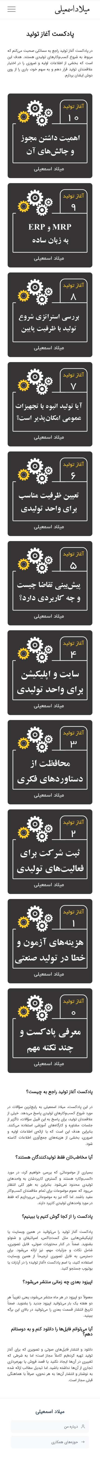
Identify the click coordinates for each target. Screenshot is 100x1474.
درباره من (71, 1426)
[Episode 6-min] (50, 493)
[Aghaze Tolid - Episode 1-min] (50, 941)
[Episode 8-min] (50, 314)
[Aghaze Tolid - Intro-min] (50, 1030)
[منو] (13, 9)
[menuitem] (13, 9)
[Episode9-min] (50, 225)
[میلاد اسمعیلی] (58, 9)
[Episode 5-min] (50, 583)
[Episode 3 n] (50, 762)
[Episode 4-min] (50, 672)
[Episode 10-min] (50, 135)
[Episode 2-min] (50, 851)
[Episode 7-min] (50, 404)
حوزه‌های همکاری (64, 1442)
